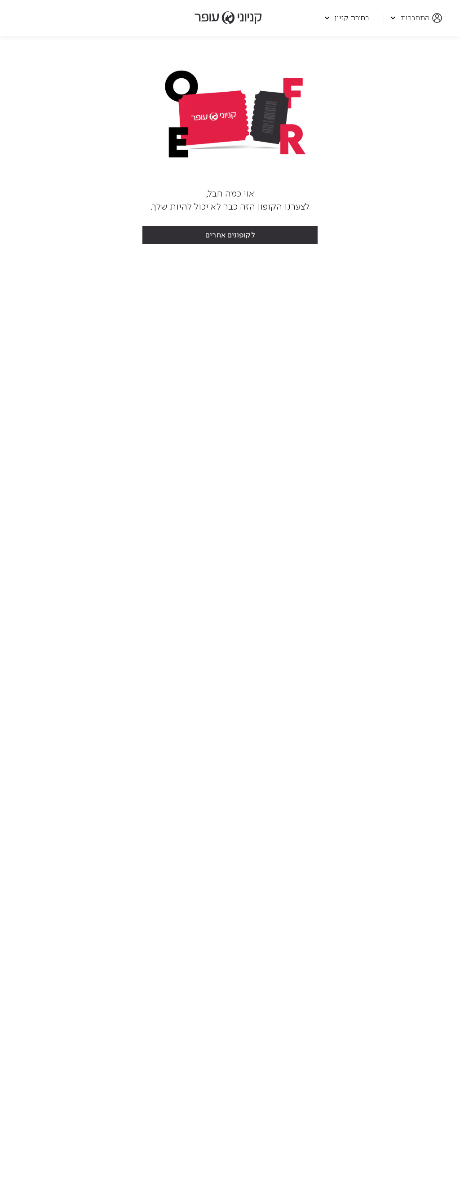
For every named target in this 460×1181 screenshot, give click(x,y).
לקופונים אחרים (230, 235)
